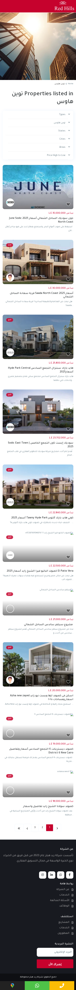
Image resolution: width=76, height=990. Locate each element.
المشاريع (64, 922)
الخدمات (64, 895)
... (72, 230)
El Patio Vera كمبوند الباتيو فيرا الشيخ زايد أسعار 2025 (40, 571)
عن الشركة (62, 889)
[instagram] (42, 875)
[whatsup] (60, 875)
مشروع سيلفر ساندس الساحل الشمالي (48, 624)
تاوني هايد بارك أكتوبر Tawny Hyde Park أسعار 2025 (42, 518)
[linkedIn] (51, 875)
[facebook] (69, 875)
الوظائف (64, 906)
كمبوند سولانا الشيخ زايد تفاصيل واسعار (48, 806)
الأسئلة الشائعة (59, 900)
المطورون (63, 933)
